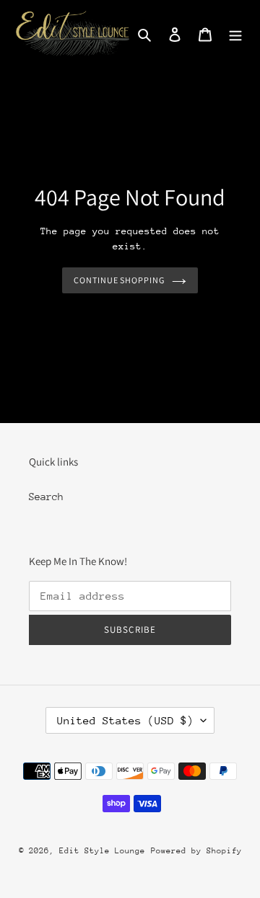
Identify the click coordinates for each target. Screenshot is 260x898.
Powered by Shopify (196, 850)
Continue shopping (119, 280)
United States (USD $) (125, 720)
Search (46, 496)
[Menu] (235, 33)
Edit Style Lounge (102, 850)
